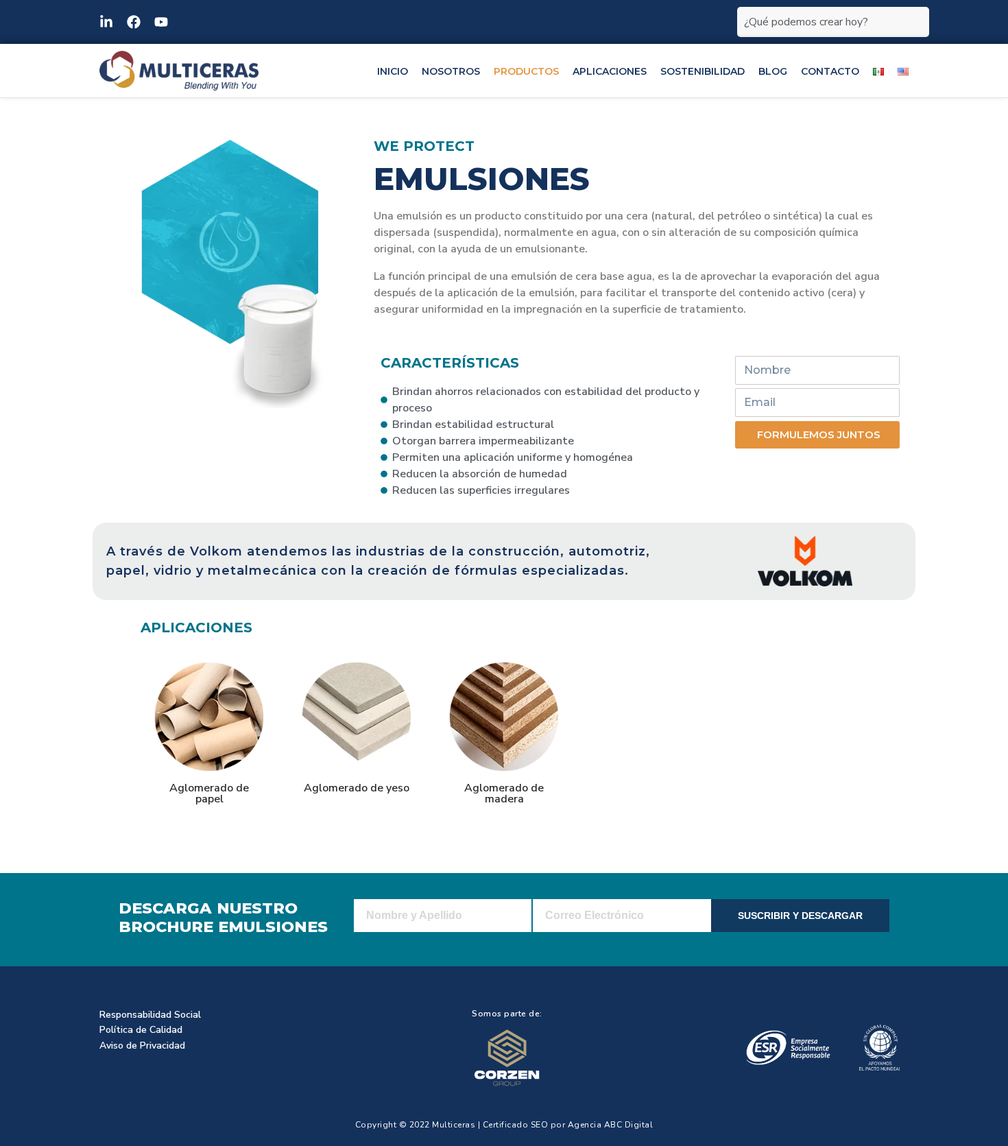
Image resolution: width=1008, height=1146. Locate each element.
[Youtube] (161, 22)
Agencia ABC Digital (610, 1124)
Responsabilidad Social (150, 1014)
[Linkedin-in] (106, 22)
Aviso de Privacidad (142, 1045)
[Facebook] (133, 22)
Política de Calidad (140, 1029)
